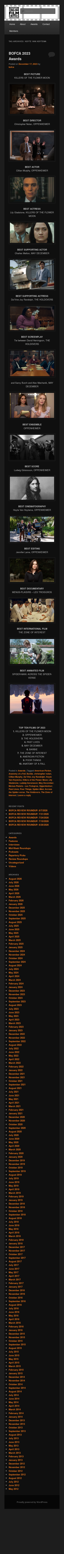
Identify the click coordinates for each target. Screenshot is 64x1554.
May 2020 (13, 1142)
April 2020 (14, 1145)
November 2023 (17, 994)
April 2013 (14, 1449)
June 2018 (14, 1225)
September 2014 (17, 1387)
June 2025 (14, 929)
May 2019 (13, 1185)
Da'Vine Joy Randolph (34, 776)
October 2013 (16, 1427)
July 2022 (14, 1048)
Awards (34, 24)
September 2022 (17, 1041)
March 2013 (15, 1452)
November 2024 (17, 954)
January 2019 (16, 1200)
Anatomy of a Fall (17, 773)
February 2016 (16, 1326)
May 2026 (13, 889)
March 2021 (15, 1106)
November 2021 (17, 1077)
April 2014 (14, 1405)
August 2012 (15, 1478)
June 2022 (14, 1052)
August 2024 (15, 965)
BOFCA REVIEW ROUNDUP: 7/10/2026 (29, 821)
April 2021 (14, 1102)
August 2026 (15, 878)
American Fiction (42, 770)
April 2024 (14, 976)
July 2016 (14, 1308)
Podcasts (13, 851)
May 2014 (13, 1402)
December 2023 (17, 990)
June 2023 (14, 1012)
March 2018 (15, 1236)
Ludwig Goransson (29, 782)
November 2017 (17, 1250)
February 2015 (16, 1369)
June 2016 (14, 1312)
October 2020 (16, 1124)
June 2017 (14, 1268)
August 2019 (15, 1174)
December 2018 (17, 1203)
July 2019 (14, 1178)
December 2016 (17, 1290)
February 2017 (16, 1283)
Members (13, 30)
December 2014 (17, 1376)
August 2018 (15, 1218)
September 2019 (17, 1171)
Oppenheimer (45, 786)
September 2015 (17, 1344)
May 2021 (13, 1099)
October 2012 (16, 1470)
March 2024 (15, 979)
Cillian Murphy (16, 776)
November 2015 (17, 1337)
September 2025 (17, 918)
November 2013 (17, 1423)
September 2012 (17, 1474)
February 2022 (16, 1066)
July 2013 (14, 1438)
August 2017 (15, 1261)
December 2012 (17, 1463)
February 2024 (16, 983)
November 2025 (17, 911)
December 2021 (17, 1073)
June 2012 (14, 1485)
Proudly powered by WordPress (32, 1502)
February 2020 (16, 1153)
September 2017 (17, 1257)
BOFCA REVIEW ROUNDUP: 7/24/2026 (29, 817)
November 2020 (17, 1120)
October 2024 (16, 958)
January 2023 (16, 1030)
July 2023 (14, 1008)
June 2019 (14, 1182)
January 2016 (16, 1330)
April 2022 (14, 1059)
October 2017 (16, 1254)
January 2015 (16, 1373)
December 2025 (17, 907)
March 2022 (15, 1062)
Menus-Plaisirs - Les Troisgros (23, 786)
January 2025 (16, 947)
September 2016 (17, 1301)
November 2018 (17, 1207)
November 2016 (17, 1293)
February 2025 (16, 943)
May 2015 (13, 1359)
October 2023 (16, 997)
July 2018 (14, 1221)
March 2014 (15, 1409)
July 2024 (14, 969)
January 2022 (16, 1070)
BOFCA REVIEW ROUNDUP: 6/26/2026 (29, 824)
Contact (46, 24)
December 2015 (17, 1333)
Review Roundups (18, 858)
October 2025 (16, 914)
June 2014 (14, 1398)
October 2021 (16, 1080)
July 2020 (14, 1135)
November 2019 (17, 1164)
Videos (12, 866)
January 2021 (16, 1113)
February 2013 (16, 1456)
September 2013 (17, 1431)
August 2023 (15, 1005)
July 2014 (14, 1395)
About (22, 24)
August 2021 (15, 1088)
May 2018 (13, 1228)
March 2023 (15, 1023)
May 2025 (13, 932)
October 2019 (16, 1167)
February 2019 (16, 1196)
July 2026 (14, 882)
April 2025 (14, 936)
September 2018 (17, 1214)
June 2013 (14, 1442)
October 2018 (16, 1211)
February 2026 (16, 900)
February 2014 (16, 1413)
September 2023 (17, 1001)
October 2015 (16, 1340)
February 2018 (16, 1239)
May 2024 (13, 972)
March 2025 (15, 940)
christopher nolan (42, 773)
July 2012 (14, 1481)
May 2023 (13, 1016)
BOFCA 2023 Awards (19, 56)
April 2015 (14, 1362)
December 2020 (17, 1117)
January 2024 (16, 987)
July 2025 (14, 925)
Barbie (30, 773)
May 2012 (13, 1488)
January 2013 (16, 1460)
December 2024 (17, 951)
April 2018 (14, 1232)
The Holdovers (33, 792)
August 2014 (15, 1391)
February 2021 (16, 1109)
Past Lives (14, 789)
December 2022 (17, 1033)
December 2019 (17, 1160)
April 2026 (14, 893)
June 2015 (14, 1355)
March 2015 (15, 1366)
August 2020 (15, 1131)
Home (12, 24)
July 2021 (14, 1091)
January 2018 (16, 1243)
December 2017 (17, 1247)
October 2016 (16, 1297)
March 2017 (15, 1279)
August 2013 (15, 1434)
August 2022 (15, 1044)
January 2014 (16, 1416)
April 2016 (14, 1319)
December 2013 (17, 1420)
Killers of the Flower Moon (35, 779)
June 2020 (14, 1138)
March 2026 (15, 896)
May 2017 (13, 1272)
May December (46, 782)
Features (13, 841)
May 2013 (13, 1445)
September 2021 (17, 1084)
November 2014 (17, 1380)
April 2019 (14, 1189)
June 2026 (14, 885)
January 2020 (16, 1156)
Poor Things (26, 789)
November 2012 (17, 1467)
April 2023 (14, 1019)
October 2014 (16, 1384)
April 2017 (14, 1275)
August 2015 (15, 1348)
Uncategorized (16, 862)
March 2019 (15, 1192)
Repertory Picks (17, 855)
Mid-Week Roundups (20, 848)
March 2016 (15, 1322)
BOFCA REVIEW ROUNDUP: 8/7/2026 (28, 810)
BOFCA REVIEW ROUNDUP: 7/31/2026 (29, 814)
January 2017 (16, 1286)
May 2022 (13, 1055)
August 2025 (15, 922)
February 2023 (16, 1026)
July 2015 (14, 1351)
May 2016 (13, 1315)
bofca (11, 67)
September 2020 (17, 1127)
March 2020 (15, 1149)
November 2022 (17, 1037)
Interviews (14, 844)
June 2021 (14, 1095)
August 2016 (15, 1304)
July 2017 (14, 1265)
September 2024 (17, 961)
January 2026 (16, 904)
